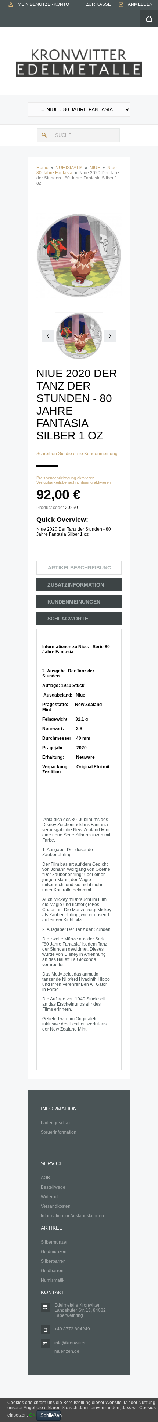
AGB (45, 1177)
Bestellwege (53, 1187)
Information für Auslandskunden (72, 1215)
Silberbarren (53, 1261)
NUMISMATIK (69, 167)
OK (32, 1415)
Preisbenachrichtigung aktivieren (65, 478)
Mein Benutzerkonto (43, 4)
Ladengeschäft (56, 1122)
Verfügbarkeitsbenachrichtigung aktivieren (73, 482)
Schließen (50, 1415)
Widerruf (49, 1196)
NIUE (95, 167)
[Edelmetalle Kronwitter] (79, 52)
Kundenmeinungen (73, 602)
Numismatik (52, 1280)
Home (42, 167)
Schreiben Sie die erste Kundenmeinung (77, 453)
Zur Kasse (98, 4)
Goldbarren (52, 1270)
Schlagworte (67, 618)
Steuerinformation (58, 1132)
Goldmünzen (54, 1251)
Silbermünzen (55, 1242)
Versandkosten (56, 1206)
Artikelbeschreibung (79, 568)
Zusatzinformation (75, 585)
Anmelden (140, 4)
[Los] (44, 135)
